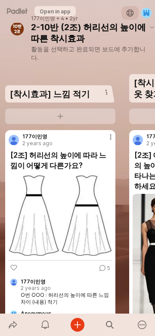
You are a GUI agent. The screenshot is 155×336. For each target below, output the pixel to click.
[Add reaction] (14, 267)
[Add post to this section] (60, 116)
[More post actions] (105, 140)
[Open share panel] (13, 324)
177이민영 (43, 19)
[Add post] (77, 324)
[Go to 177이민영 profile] (14, 140)
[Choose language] (130, 13)
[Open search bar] (110, 324)
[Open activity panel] (45, 324)
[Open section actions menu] (106, 92)
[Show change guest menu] (146, 13)
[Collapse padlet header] (152, 27)
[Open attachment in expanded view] (60, 215)
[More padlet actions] (142, 324)
